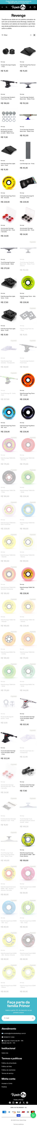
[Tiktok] (20, 1102)
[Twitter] (23, 1102)
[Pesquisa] (6, 7)
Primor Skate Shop (20, 1120)
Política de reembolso (8, 1070)
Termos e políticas (18, 1124)
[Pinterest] (27, 1102)
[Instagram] (13, 1102)
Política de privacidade (9, 1063)
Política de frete (7, 1066)
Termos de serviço (7, 1073)
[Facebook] (10, 1102)
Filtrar (5, 35)
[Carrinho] (34, 7)
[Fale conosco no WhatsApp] (33, 1115)
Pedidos (4, 1087)
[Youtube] (17, 1102)
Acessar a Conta (7, 1083)
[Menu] (2, 7)
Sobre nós (5, 1053)
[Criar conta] (32, 1018)
